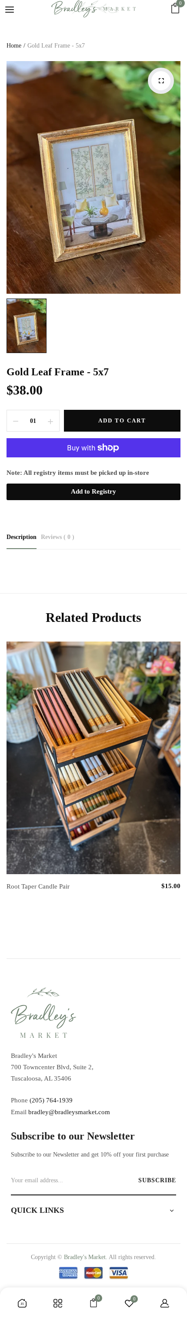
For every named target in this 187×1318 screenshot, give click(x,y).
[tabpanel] (93, 776)
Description (22, 537)
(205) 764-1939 (51, 1100)
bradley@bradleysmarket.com (69, 1112)
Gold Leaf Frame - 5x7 (58, 372)
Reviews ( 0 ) (57, 537)
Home (14, 45)
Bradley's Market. (85, 1257)
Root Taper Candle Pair (38, 886)
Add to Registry (93, 491)
